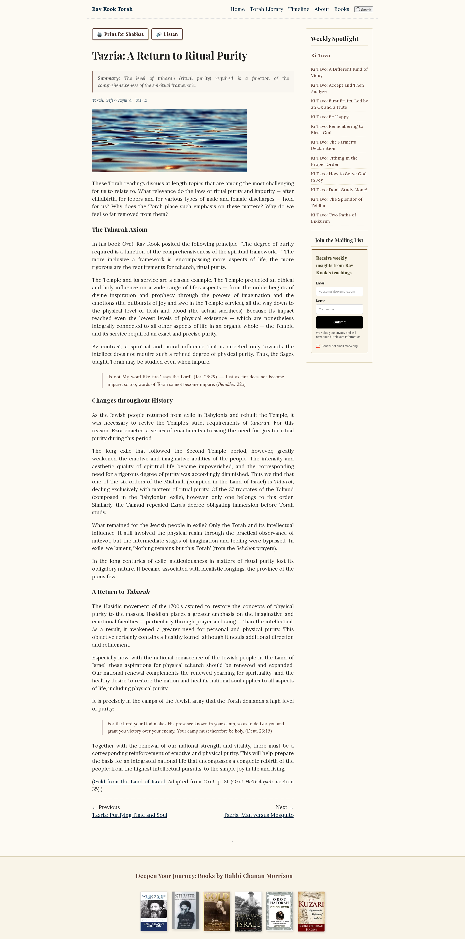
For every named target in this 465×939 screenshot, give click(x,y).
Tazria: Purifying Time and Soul (129, 815)
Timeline (299, 9)
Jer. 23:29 (205, 376)
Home (237, 9)
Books (341, 9)
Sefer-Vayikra (119, 100)
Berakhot (227, 384)
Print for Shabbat (120, 34)
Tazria (141, 100)
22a (240, 384)
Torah (97, 100)
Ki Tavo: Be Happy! (330, 117)
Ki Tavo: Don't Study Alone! (339, 189)
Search (365, 10)
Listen (167, 34)
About (322, 9)
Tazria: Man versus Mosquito (259, 815)
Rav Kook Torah (112, 9)
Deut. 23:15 (258, 730)
